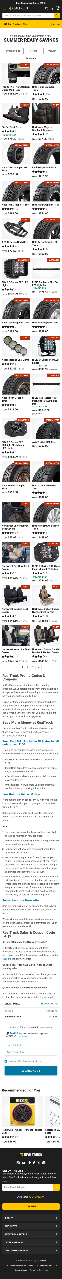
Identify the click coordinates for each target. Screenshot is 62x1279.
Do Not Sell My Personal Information (18, 1265)
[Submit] (56, 1187)
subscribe (7, 958)
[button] (31, 1217)
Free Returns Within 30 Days (21, 794)
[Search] (57, 15)
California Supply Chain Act (47, 1265)
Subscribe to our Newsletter (21, 900)
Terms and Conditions (39, 1270)
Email (5, 1182)
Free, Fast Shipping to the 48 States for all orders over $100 (30, 743)
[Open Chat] (46, 8)
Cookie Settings (21, 1270)
